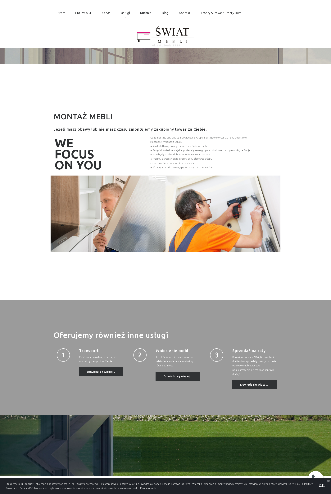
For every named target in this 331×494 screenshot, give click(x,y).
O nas (106, 13)
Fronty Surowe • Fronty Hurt (221, 13)
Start (61, 13)
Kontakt (185, 13)
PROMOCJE (83, 13)
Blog (165, 13)
